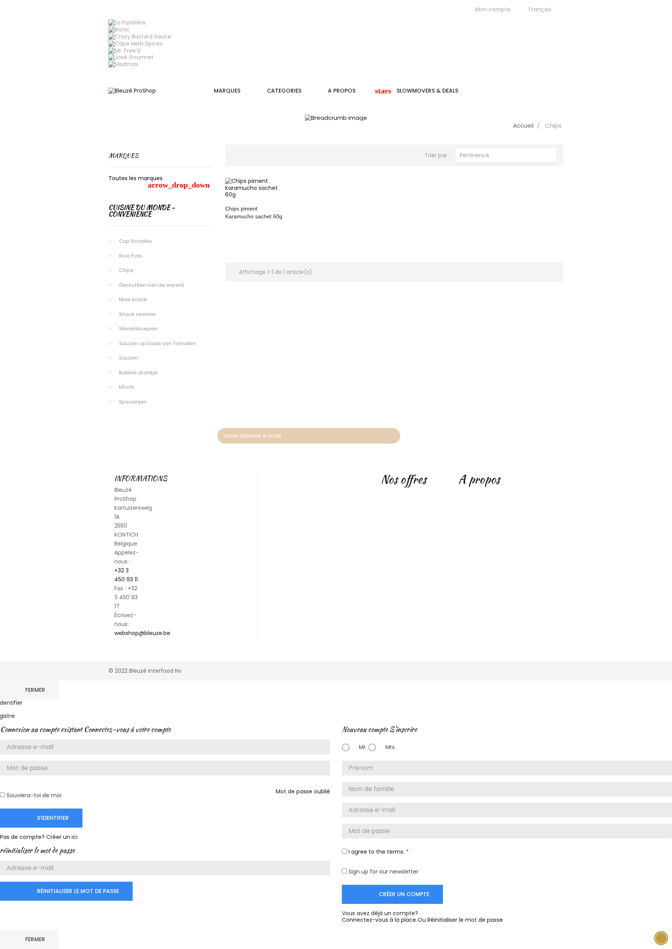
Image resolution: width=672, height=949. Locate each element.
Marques (123, 155)
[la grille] (239, 154)
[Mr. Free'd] (124, 50)
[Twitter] (517, 434)
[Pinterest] (536, 434)
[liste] (251, 154)
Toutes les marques (159, 182)
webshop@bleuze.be (142, 633)
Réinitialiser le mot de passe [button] (465, 920)
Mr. (362, 747)
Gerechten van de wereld (151, 285)
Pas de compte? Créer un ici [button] (38, 837)
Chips (126, 270)
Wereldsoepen (138, 328)
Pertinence (506, 155)
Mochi (126, 387)
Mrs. (390, 747)
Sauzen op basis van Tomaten (157, 343)
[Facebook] (499, 434)
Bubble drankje (138, 372)
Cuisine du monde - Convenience (141, 211)
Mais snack (133, 299)
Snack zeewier (137, 314)
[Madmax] (123, 64)
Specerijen (133, 401)
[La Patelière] (127, 22)
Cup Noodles (135, 241)
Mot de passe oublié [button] (303, 791)
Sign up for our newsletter (382, 871)
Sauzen (128, 357)
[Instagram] (555, 434)
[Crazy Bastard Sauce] (139, 36)
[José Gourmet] (131, 57)
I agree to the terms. (376, 852)
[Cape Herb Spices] (135, 43)
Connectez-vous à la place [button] (379, 920)
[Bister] (119, 29)
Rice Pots (130, 256)
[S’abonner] (390, 436)
